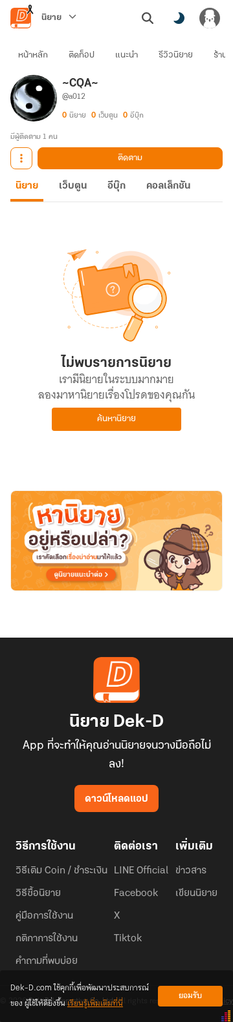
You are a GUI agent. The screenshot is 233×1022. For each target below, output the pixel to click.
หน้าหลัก (33, 55)
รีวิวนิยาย (176, 55)
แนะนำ (126, 55)
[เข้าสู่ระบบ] (210, 18)
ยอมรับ (190, 995)
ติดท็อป (81, 55)
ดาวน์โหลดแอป (116, 799)
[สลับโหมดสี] (179, 18)
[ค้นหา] (148, 18)
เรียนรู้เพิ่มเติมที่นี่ (95, 1003)
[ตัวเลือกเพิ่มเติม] (21, 158)
